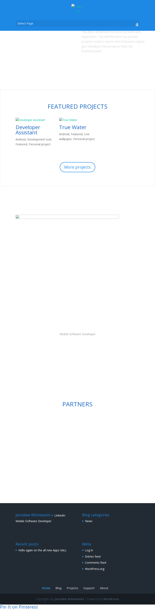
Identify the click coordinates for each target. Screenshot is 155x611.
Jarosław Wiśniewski (69, 599)
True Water (72, 127)
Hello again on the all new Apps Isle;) (42, 550)
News (88, 521)
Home (46, 588)
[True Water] (77, 120)
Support (89, 588)
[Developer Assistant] (34, 120)
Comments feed (95, 562)
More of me (77, 367)
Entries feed (93, 556)
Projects (93, 62)
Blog (59, 588)
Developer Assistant (28, 129)
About (104, 588)
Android (21, 139)
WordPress (111, 599)
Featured (21, 144)
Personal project (39, 144)
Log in (89, 550)
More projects (77, 167)
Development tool (39, 139)
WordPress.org (94, 569)
